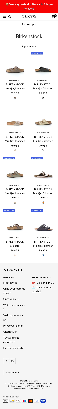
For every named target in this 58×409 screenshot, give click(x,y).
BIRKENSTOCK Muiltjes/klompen (15, 86)
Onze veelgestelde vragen (14, 291)
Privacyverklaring (13, 325)
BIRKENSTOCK (15, 80)
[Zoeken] (9, 16)
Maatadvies (10, 282)
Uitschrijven (10, 331)
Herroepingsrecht (13, 348)
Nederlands (11, 372)
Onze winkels (10, 298)
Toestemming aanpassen (11, 339)
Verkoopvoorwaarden (14, 317)
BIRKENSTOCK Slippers (15, 243)
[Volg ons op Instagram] (12, 361)
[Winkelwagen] (53, 16)
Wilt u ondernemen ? (14, 307)
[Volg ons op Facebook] (6, 361)
